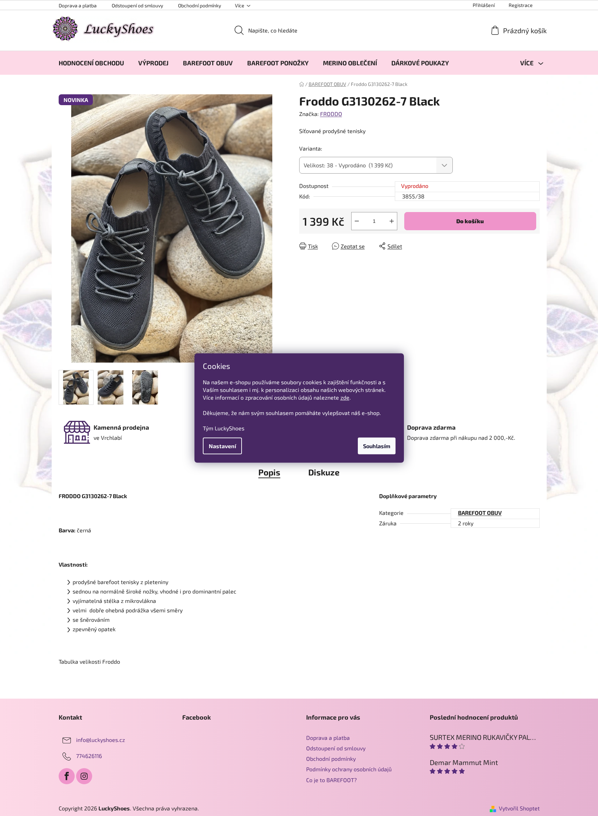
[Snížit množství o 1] (357, 221)
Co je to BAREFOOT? (331, 780)
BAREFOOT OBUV (480, 512)
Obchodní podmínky (199, 5)
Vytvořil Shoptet (519, 808)
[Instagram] (84, 776)
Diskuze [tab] (324, 472)
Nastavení (222, 446)
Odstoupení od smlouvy (137, 5)
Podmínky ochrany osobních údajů (349, 769)
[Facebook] (67, 776)
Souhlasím (376, 446)
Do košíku (470, 221)
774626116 (89, 755)
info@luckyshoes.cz (100, 739)
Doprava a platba (78, 5)
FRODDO (331, 113)
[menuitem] (91, 63)
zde (344, 397)
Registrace (521, 5)
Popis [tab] (269, 472)
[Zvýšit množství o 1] (391, 221)
